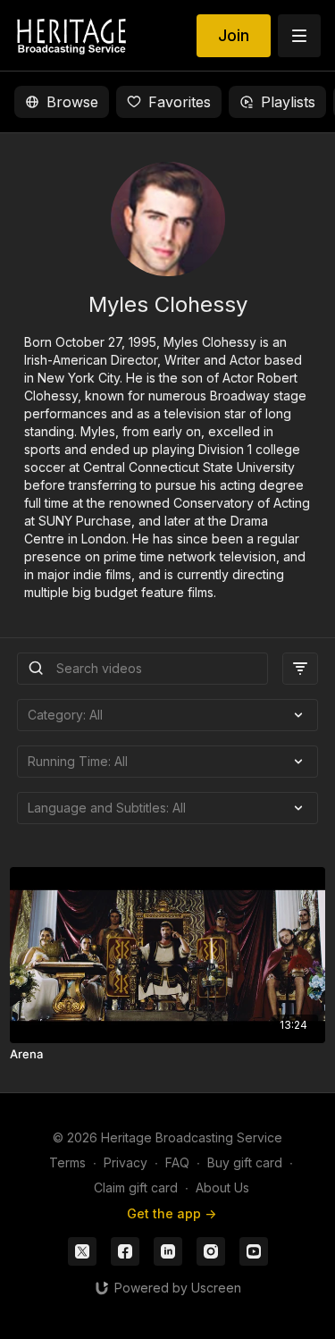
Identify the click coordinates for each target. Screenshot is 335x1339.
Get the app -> (171, 1213)
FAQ (177, 1162)
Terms (67, 1162)
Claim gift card (136, 1187)
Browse (72, 102)
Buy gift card (244, 1162)
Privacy (125, 1162)
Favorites (179, 102)
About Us (222, 1187)
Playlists (288, 102)
